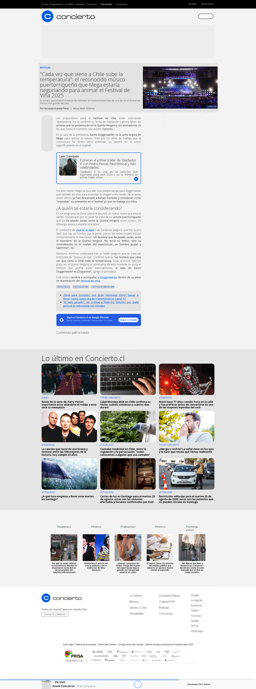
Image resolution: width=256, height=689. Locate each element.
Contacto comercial (55, 614)
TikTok (194, 626)
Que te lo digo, (85, 230)
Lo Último (69, 4)
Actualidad (136, 613)
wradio (123, 656)
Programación (56, 4)
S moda (144, 663)
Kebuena (176, 656)
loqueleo (155, 663)
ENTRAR (192, 4)
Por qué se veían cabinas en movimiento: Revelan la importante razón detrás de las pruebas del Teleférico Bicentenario (64, 567)
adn (166, 652)
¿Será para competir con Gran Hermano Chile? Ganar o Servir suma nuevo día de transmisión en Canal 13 (101, 297)
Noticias (79, 4)
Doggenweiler (108, 277)
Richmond (96, 663)
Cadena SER (149, 652)
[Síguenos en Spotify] (187, 16)
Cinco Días (134, 656)
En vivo (45, 4)
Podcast (164, 607)
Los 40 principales (110, 652)
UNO (115, 656)
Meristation (168, 663)
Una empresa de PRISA (73, 654)
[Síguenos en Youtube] (182, 16)
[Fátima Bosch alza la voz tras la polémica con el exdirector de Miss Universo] (96, 547)
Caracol (176, 652)
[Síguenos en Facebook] (173, 16)
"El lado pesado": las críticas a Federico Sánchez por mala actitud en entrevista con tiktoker (101, 304)
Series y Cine (138, 607)
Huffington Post (101, 656)
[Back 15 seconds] (130, 684)
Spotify (194, 621)
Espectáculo (64, 287)
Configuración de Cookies (130, 644)
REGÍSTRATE (207, 4)
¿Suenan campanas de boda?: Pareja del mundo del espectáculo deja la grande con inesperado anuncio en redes (128, 567)
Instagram (196, 600)
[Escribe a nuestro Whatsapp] (195, 16)
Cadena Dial (167, 656)
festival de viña (81, 287)
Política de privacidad (85, 644)
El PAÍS (98, 652)
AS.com (157, 652)
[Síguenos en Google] (165, 16)
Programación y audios (199, 684)
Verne (159, 656)
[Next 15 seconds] (145, 684)
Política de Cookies (107, 644)
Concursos (92, 4)
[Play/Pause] (137, 684)
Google (194, 595)
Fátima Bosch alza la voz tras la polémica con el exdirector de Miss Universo (96, 566)
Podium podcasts (96, 659)
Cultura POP (167, 601)
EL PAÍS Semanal (151, 656)
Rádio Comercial (180, 663)
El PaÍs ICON (133, 663)
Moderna (109, 663)
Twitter (194, 610)
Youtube (195, 615)
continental (144, 656)
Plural (121, 663)
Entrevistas (106, 4)
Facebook (196, 605)
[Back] (123, 684)
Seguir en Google (128, 320)
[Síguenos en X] (178, 16)
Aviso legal (68, 644)
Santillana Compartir (137, 652)
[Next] (152, 684)
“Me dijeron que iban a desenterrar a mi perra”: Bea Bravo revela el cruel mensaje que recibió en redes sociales (192, 567)
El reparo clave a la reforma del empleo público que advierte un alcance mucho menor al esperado (160, 566)
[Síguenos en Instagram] (169, 16)
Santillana (122, 652)
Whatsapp (196, 631)
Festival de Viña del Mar (103, 287)
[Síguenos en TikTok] (191, 16)
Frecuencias (121, 4)
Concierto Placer (169, 595)
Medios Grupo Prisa (73, 660)
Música (134, 601)
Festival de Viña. (91, 281)
